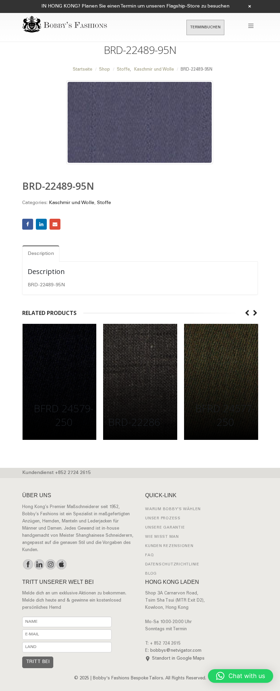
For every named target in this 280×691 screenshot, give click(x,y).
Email (55, 224)
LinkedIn (41, 224)
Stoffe (104, 203)
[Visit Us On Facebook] (27, 564)
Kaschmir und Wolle (71, 203)
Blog (151, 574)
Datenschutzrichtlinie (172, 564)
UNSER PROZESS (163, 518)
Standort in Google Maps (178, 659)
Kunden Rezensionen (169, 546)
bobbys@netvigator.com (175, 651)
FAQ (149, 555)
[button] (240, 676)
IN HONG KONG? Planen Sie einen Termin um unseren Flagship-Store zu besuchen (135, 6)
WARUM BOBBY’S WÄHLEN (173, 509)
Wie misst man (162, 537)
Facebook (27, 224)
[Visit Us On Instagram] (50, 564)
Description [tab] (41, 253)
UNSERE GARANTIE (165, 528)
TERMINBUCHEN (205, 27)
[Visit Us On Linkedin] (39, 564)
